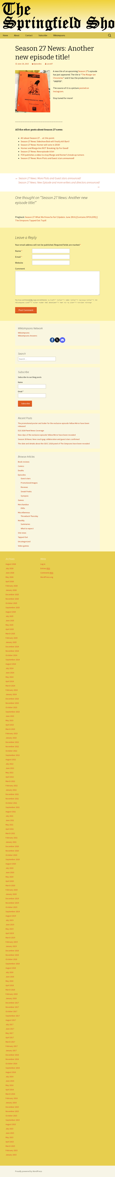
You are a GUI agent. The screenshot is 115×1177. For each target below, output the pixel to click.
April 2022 (10, 777)
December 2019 (12, 898)
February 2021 (12, 837)
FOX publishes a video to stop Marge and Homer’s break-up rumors (52, 154)
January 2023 (11, 738)
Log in (42, 564)
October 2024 (11, 655)
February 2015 (12, 1150)
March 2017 (10, 1042)
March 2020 (10, 885)
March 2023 (10, 729)
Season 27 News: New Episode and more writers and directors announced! (59, 184)
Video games (23, 546)
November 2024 (12, 651)
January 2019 (11, 946)
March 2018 (10, 989)
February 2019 (12, 942)
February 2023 (12, 733)
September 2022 (13, 755)
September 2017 (13, 1015)
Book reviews (23, 462)
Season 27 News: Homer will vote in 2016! (40, 144)
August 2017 (11, 1020)
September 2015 (13, 1120)
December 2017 (12, 1002)
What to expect (27, 528)
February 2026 (12, 586)
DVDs (23, 508)
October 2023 (11, 707)
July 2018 (9, 972)
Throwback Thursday (29, 516)
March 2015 (10, 1146)
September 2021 (13, 807)
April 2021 (10, 829)
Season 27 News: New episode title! (37, 151)
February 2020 (12, 890)
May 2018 (9, 981)
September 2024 (13, 659)
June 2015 (10, 1133)
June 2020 (10, 872)
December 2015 (12, 1107)
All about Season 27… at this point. (38, 138)
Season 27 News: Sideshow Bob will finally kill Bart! (45, 141)
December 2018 (12, 950)
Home (5, 35)
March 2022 (10, 781)
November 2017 (12, 1007)
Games (21, 500)
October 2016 (11, 1063)
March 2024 (10, 685)
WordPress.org (46, 577)
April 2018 (10, 985)
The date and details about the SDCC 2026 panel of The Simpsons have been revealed (54, 443)
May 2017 (9, 1033)
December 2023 (12, 698)
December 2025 (12, 594)
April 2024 (10, 681)
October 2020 (11, 855)
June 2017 (10, 1029)
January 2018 (11, 998)
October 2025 (11, 603)
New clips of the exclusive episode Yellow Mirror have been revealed (47, 435)
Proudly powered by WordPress (28, 1171)
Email (18, 256)
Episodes (38, 63)
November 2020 (12, 850)
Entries (45, 568)
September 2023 (13, 711)
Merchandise (23, 504)
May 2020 (9, 876)
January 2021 (11, 842)
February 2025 (12, 638)
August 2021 (11, 811)
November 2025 (12, 599)
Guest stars (26, 478)
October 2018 (11, 959)
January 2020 (11, 894)
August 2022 (11, 759)
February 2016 (12, 1098)
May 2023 (9, 720)
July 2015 (9, 1128)
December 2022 (12, 742)
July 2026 (9, 568)
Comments (46, 572)
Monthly (21, 520)
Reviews (24, 487)
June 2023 (10, 716)
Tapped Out (23, 537)
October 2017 (11, 1011)
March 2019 (10, 937)
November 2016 (12, 1059)
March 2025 (10, 633)
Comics (21, 466)
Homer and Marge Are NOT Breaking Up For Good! (44, 148)
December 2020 (12, 846)
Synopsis (24, 496)
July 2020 (9, 868)
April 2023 (10, 724)
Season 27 (83, 71)
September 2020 (13, 859)
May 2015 (9, 1137)
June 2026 (10, 572)
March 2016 (10, 1094)
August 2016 (11, 1072)
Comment (20, 268)
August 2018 (11, 968)
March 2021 (10, 833)
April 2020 (10, 881)
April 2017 (10, 1037)
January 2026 (11, 590)
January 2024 (11, 694)
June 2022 (10, 768)
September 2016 (13, 1068)
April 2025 (10, 629)
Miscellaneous (24, 512)
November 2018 (12, 955)
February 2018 (12, 994)
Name (18, 251)
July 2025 (9, 616)
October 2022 (11, 751)
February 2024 (12, 690)
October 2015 (11, 1115)
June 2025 (10, 620)
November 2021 (12, 798)
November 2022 (12, 746)
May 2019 (9, 929)
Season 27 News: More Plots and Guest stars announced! (47, 158)
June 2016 (10, 1081)
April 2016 (10, 1089)
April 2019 (10, 933)
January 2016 (11, 1102)
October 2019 (11, 907)
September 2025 (13, 607)
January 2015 (11, 1154)
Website (19, 262)
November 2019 (12, 903)
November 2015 (12, 1111)
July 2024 (9, 668)
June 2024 (10, 672)
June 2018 (10, 976)
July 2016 (9, 1076)
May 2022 (9, 772)
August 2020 (11, 863)
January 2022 (11, 790)
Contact (29, 35)
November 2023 (12, 703)
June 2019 (10, 924)
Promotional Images (29, 483)
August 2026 (11, 564)
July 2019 (9, 920)
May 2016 (9, 1085)
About (16, 35)
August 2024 (11, 664)
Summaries (25, 524)
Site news (22, 533)
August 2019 (11, 916)
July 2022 (9, 764)
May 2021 (9, 824)
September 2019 (13, 911)
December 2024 (12, 646)
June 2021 (10, 820)
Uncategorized (24, 541)
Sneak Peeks (26, 491)
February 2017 (12, 1046)
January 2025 (11, 642)
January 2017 (11, 1050)
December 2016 (12, 1055)
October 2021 (11, 803)
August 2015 (11, 1124)
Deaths (21, 470)
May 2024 (9, 677)
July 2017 (9, 1024)
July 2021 (9, 816)
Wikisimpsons (59, 35)
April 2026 (10, 581)
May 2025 (9, 625)
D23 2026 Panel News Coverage (31, 430)
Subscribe (43, 35)
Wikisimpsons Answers (27, 335)
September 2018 (13, 963)
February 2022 (12, 785)
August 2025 (11, 612)
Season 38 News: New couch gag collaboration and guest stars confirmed (49, 439)
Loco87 (50, 63)
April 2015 (10, 1141)
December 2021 (12, 794)
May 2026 (9, 577)
